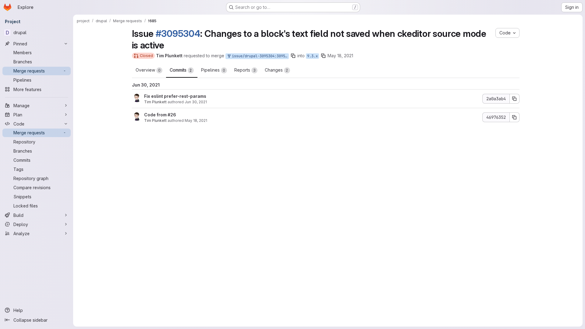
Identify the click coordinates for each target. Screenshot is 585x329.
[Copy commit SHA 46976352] (514, 117)
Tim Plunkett (155, 102)
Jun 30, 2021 (196, 102)
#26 (172, 114)
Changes (276, 70)
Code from (156, 114)
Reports (245, 70)
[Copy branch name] (293, 55)
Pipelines (213, 70)
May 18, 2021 (340, 55)
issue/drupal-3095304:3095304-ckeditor (259, 56)
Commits (181, 70)
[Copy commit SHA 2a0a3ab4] (514, 99)
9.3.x (312, 56)
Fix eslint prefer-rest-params (175, 96)
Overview (148, 70)
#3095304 (178, 33)
